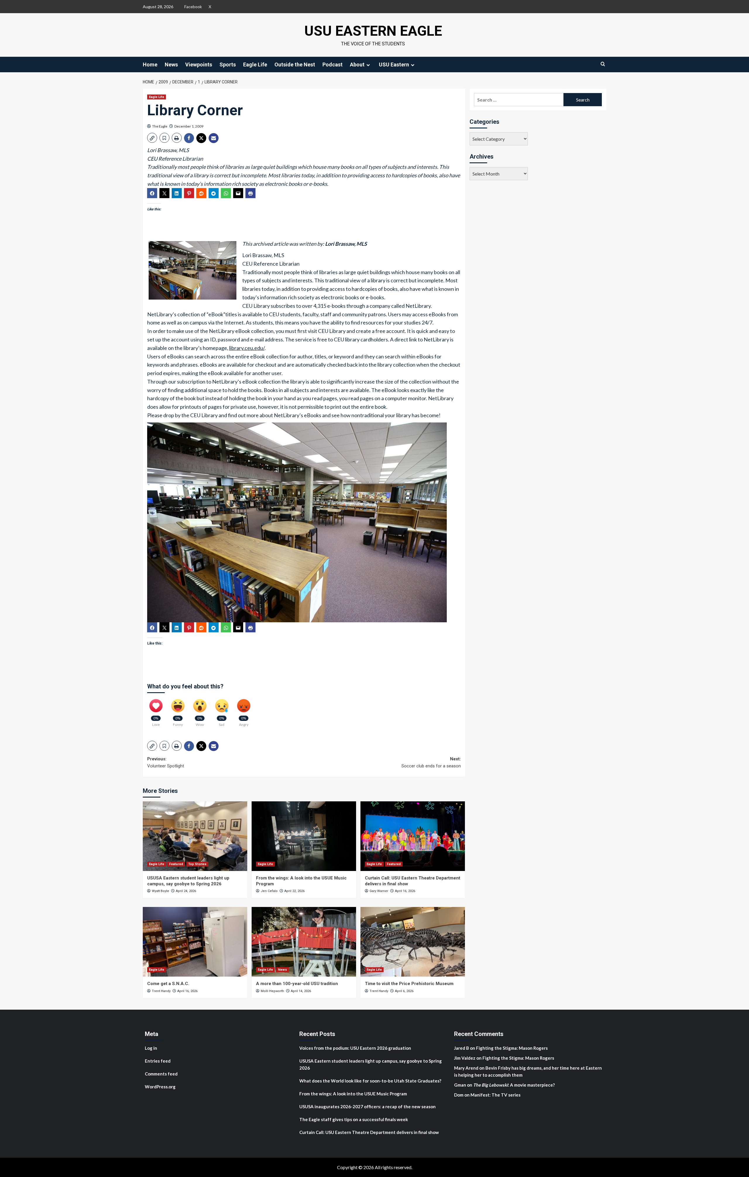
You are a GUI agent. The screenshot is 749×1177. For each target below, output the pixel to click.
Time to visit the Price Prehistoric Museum (409, 983)
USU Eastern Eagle (373, 31)
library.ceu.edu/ (246, 348)
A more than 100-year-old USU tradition (297, 983)
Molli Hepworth (272, 991)
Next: (431, 762)
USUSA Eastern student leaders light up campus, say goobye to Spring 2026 (188, 880)
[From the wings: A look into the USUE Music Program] (304, 836)
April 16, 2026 (405, 891)
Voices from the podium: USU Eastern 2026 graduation (355, 1048)
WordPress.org (160, 1086)
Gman (460, 1084)
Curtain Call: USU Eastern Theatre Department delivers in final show (369, 1132)
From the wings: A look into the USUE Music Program (353, 1093)
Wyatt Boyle (160, 891)
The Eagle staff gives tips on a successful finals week (353, 1119)
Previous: (165, 762)
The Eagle (159, 126)
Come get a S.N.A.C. (168, 983)
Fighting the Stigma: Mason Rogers (512, 1048)
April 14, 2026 (301, 991)
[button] (152, 138)
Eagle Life (255, 64)
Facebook (193, 6)
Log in (151, 1048)
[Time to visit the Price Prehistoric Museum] (412, 942)
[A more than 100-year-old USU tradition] (304, 942)
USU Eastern (394, 64)
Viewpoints (198, 64)
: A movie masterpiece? (514, 1084)
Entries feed (158, 1060)
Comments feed (161, 1073)
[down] (368, 65)
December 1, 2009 (188, 126)
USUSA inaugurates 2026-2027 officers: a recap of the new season (367, 1106)
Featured (176, 864)
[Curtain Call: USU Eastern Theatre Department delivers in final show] (412, 836)
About (357, 64)
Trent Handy (161, 991)
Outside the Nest (294, 64)
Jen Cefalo (269, 891)
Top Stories (197, 864)
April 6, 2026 (404, 991)
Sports (227, 64)
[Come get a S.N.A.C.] (195, 942)
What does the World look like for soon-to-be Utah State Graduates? (370, 1080)
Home (150, 64)
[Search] (603, 64)
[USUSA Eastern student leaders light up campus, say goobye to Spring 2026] (195, 836)
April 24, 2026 (186, 891)
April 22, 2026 (294, 891)
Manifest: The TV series (495, 1094)
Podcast (332, 64)
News (171, 64)
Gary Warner (379, 891)
